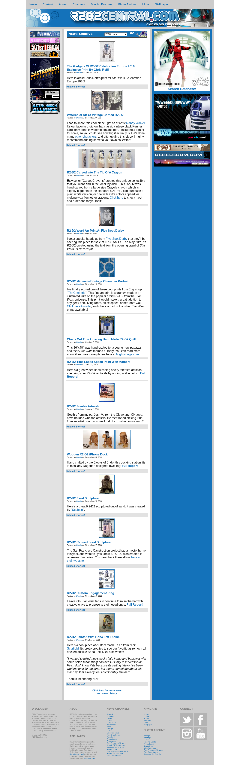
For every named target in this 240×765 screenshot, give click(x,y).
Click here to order (79, 306)
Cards (109, 718)
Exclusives (111, 725)
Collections (111, 722)
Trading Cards (150, 742)
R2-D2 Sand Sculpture (83, 498)
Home (146, 714)
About (146, 718)
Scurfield (73, 648)
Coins (109, 720)
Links (146, 722)
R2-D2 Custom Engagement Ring (90, 593)
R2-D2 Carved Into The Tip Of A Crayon (94, 172)
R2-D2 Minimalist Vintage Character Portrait (97, 281)
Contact (147, 716)
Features (147, 720)
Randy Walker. (136, 123)
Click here (116, 197)
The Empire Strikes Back (117, 751)
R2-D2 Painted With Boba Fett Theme (93, 637)
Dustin (79, 73)
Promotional (112, 739)
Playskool (111, 737)
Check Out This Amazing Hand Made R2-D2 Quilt (101, 339)
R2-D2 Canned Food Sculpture (89, 542)
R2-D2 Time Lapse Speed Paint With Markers (98, 361)
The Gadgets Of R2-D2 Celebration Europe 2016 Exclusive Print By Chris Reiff (101, 68)
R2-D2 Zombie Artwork (83, 406)
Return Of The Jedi (115, 753)
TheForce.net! (89, 758)
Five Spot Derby (116, 238)
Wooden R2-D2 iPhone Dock (87, 454)
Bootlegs (110, 716)
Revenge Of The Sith (116, 747)
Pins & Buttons (113, 735)
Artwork (110, 714)
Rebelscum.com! (77, 754)
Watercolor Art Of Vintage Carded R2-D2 (95, 115)
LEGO (109, 731)
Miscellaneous (113, 733)
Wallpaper (148, 725)
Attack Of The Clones (116, 745)
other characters (85, 136)
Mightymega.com (127, 354)
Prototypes (111, 741)
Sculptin (77, 509)
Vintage (147, 736)
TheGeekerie (77, 292)
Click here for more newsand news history (107, 692)
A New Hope (112, 749)
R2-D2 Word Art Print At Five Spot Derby (95, 230)
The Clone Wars (114, 755)
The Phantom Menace (116, 743)
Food (109, 727)
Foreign (110, 729)
